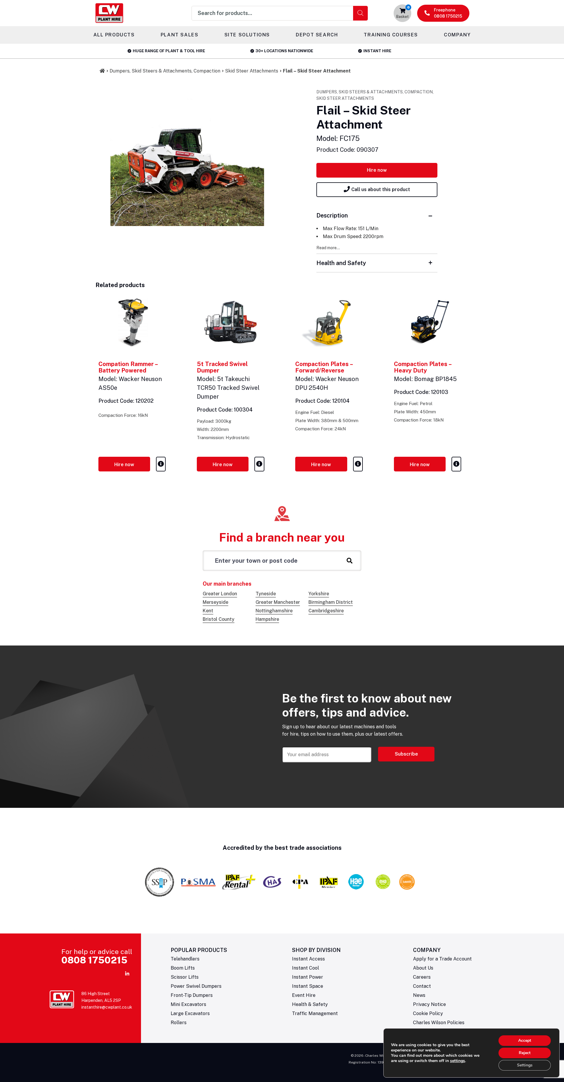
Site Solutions (247, 35)
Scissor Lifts (185, 977)
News (419, 995)
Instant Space (307, 986)
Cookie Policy (428, 1013)
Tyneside (266, 593)
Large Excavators (190, 1013)
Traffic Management (315, 1013)
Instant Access (308, 959)
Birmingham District (330, 602)
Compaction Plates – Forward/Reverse (323, 367)
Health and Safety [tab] (341, 263)
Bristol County (218, 619)
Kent (208, 611)
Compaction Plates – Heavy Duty (422, 367)
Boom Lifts (183, 968)
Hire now (377, 170)
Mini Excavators (188, 1004)
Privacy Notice (429, 1004)
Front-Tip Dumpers (192, 995)
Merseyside (215, 602)
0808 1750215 (94, 960)
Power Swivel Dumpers (196, 986)
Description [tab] (332, 215)
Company (457, 35)
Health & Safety (310, 1004)
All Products (114, 35)
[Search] (360, 13)
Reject (525, 1053)
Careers (422, 977)
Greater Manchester (278, 602)
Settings (525, 1065)
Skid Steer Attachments (251, 71)
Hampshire (267, 619)
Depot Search (317, 35)
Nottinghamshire (274, 611)
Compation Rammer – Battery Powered (127, 367)
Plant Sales (180, 35)
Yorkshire (318, 593)
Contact (422, 986)
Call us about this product (380, 189)
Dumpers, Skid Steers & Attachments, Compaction (165, 71)
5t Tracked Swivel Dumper (222, 367)
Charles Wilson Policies (438, 1022)
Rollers (179, 1022)
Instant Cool (305, 968)
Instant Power (307, 977)
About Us (423, 968)
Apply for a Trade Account (442, 959)
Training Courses (391, 35)
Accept (524, 1040)
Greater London (220, 593)
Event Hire (303, 995)
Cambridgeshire (326, 611)
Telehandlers (185, 959)
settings (457, 1061)
